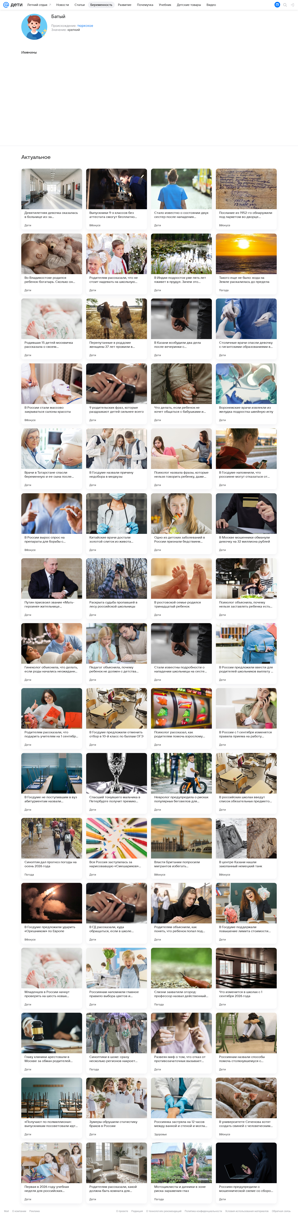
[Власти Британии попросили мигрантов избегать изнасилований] (181, 848)
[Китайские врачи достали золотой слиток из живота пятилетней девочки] (116, 523)
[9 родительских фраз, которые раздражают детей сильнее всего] (116, 393)
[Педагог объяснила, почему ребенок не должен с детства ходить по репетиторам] (116, 653)
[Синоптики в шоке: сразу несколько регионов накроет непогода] (116, 1043)
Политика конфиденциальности (203, 1211)
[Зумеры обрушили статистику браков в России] (116, 1108)
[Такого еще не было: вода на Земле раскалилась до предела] (246, 264)
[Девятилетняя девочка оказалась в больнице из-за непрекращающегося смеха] (51, 199)
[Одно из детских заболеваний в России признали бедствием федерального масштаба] (181, 523)
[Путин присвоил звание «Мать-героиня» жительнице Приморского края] (51, 588)
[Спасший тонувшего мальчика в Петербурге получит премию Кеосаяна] (116, 783)
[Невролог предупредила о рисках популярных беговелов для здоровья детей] (181, 783)
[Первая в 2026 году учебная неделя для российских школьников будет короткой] (51, 1173)
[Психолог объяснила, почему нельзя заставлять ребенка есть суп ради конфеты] (246, 588)
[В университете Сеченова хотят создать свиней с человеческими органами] (246, 1108)
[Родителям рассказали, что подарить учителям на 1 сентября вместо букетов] (51, 718)
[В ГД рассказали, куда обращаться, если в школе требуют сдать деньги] (116, 913)
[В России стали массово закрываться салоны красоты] (51, 393)
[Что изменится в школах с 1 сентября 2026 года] (246, 978)
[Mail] (6, 5)
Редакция (137, 1211)
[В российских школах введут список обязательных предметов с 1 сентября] (246, 783)
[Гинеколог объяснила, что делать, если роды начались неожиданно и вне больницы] (51, 653)
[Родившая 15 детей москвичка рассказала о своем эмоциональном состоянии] (51, 328)
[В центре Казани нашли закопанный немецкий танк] (246, 848)
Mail (6, 1211)
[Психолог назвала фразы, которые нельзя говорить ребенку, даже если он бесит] (181, 458)
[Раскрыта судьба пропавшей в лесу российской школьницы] (116, 588)
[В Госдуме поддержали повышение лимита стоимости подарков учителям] (246, 913)
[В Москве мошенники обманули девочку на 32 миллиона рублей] (246, 523)
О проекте (122, 1211)
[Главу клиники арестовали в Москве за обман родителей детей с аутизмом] (51, 1043)
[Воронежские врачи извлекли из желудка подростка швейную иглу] (246, 393)
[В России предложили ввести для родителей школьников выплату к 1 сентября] (246, 653)
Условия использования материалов (247, 1211)
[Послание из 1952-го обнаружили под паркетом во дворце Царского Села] (246, 199)
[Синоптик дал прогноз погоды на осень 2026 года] (51, 848)
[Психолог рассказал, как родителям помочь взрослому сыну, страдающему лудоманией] (181, 718)
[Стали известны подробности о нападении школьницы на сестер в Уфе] (181, 653)
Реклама (34, 1211)
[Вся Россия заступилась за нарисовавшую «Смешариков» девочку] (116, 848)
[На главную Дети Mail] (15, 5)
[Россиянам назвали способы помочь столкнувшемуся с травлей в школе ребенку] (246, 1043)
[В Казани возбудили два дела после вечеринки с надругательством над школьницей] (181, 328)
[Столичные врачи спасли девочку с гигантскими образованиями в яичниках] (246, 328)
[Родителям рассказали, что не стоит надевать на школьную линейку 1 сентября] (116, 264)
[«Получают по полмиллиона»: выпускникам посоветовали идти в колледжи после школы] (51, 1108)
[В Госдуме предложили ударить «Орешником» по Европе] (51, 913)
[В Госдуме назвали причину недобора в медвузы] (116, 458)
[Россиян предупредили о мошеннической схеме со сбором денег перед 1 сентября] (246, 1173)
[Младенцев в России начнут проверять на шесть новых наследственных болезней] (51, 978)
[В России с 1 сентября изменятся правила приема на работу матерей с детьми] (246, 718)
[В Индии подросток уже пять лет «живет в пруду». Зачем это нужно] (181, 264)
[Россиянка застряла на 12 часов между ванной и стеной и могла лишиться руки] (181, 1108)
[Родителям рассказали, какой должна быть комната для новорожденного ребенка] (116, 1173)
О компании (19, 1211)
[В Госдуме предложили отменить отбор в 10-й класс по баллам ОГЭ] (116, 718)
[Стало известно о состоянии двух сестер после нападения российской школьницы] (181, 199)
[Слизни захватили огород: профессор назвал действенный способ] (181, 978)
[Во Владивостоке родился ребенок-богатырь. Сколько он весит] (51, 264)
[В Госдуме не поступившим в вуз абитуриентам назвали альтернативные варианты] (51, 783)
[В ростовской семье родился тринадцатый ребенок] (181, 588)
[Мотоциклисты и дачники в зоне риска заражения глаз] (181, 1173)
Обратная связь (281, 1211)
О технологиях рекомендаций (163, 1211)
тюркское (85, 26)
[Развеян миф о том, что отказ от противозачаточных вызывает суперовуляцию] (181, 1043)
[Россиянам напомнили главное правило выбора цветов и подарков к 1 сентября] (116, 978)
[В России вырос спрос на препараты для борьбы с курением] (51, 523)
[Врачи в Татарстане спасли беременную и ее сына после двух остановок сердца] (51, 458)
